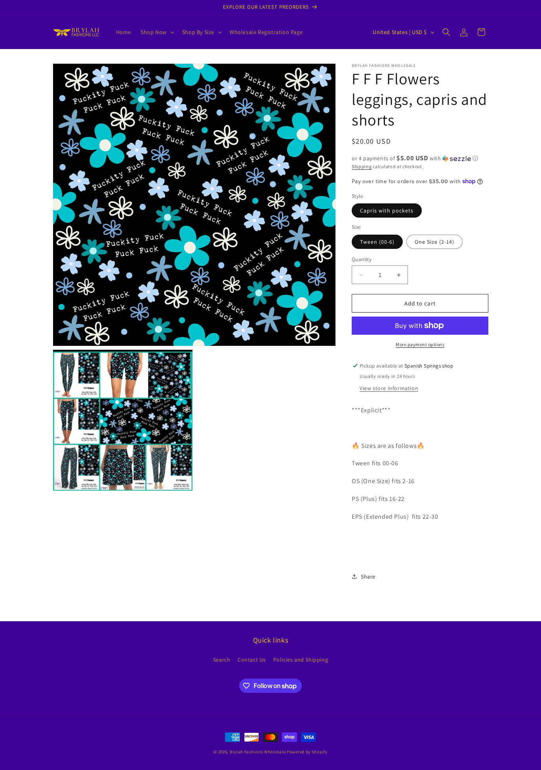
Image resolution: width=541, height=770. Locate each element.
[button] (156, 32)
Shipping (362, 166)
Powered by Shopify (307, 752)
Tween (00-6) (377, 241)
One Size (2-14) (434, 241)
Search (221, 659)
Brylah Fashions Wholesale (258, 752)
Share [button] (368, 576)
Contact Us (252, 659)
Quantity (361, 259)
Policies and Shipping (300, 659)
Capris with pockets (386, 210)
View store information (389, 388)
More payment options (420, 344)
